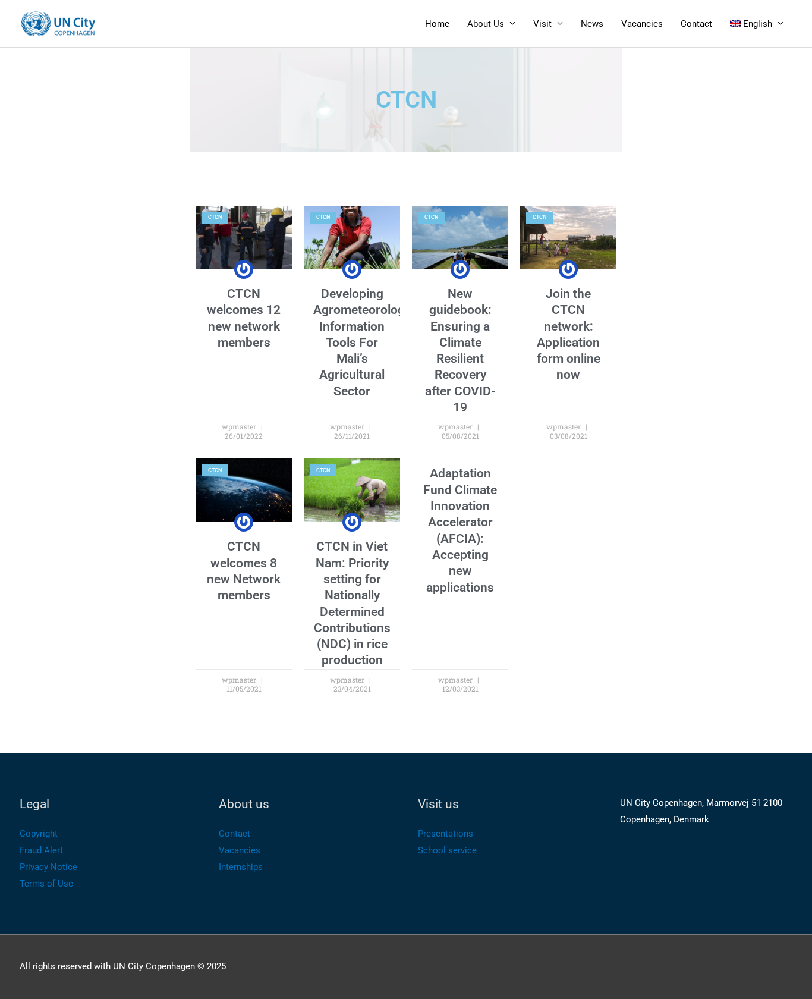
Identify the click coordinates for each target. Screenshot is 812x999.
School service (447, 850)
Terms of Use (46, 883)
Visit (542, 23)
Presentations (445, 833)
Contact (696, 23)
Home (437, 23)
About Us (485, 23)
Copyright (39, 833)
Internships (241, 867)
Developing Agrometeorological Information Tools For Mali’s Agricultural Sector (368, 342)
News (592, 23)
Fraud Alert (41, 850)
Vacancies (642, 23)
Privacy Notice (48, 867)
